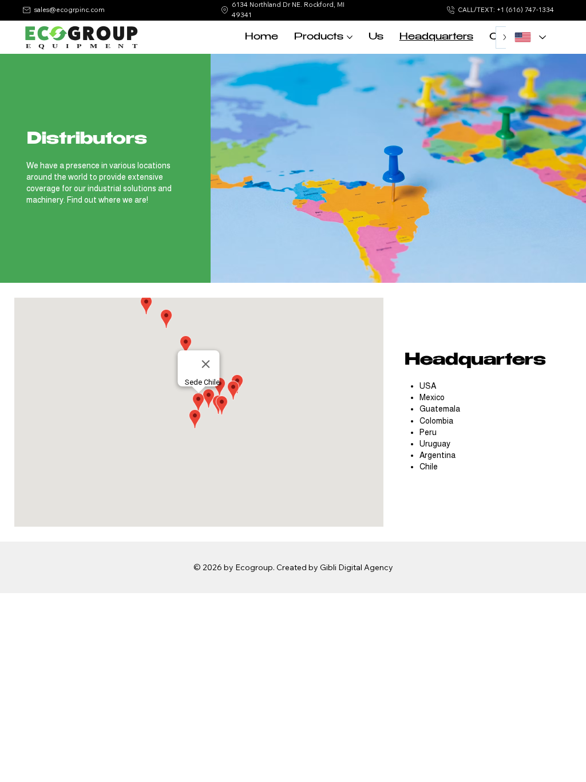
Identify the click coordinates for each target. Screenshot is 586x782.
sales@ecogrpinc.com (69, 10)
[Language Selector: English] (530, 37)
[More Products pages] (350, 37)
